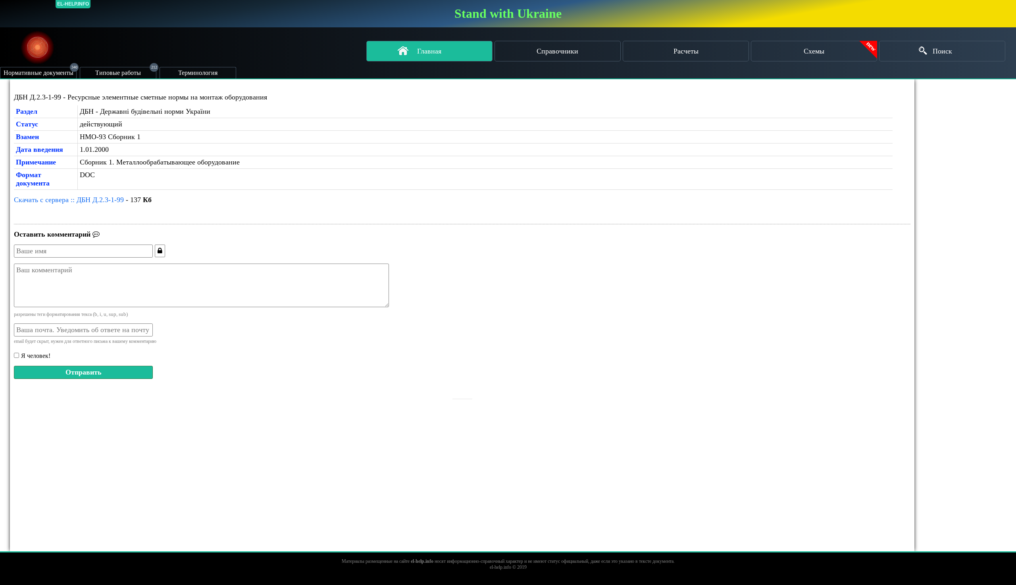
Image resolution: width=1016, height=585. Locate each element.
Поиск (942, 51)
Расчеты (685, 51)
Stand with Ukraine (508, 13)
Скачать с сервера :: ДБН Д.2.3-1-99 (69, 200)
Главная (429, 51)
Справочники (557, 51)
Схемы (814, 51)
